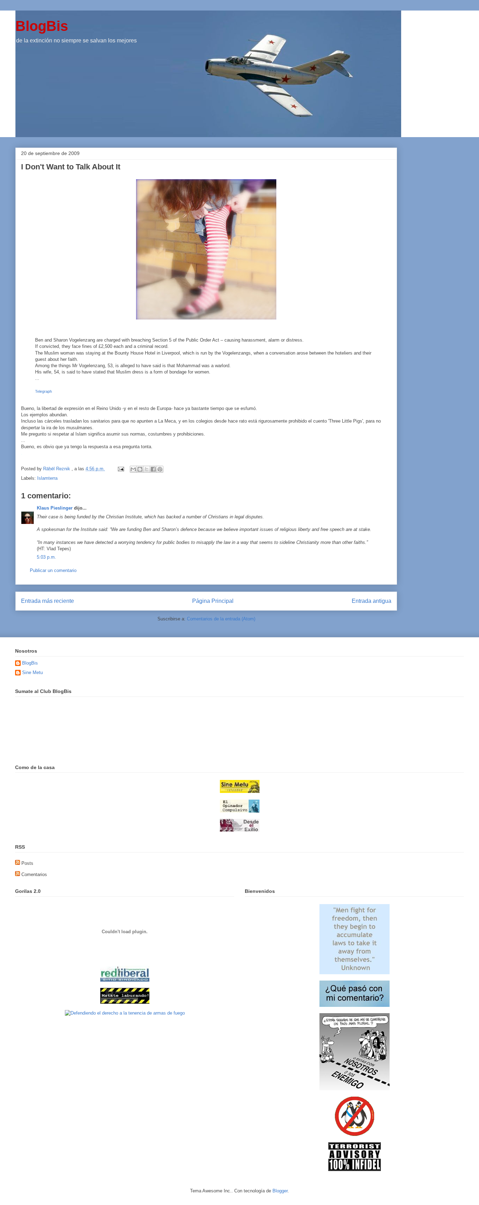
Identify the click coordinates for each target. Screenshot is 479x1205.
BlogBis (41, 26)
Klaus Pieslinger (55, 508)
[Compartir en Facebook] (153, 469)
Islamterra (47, 478)
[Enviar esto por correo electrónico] (133, 469)
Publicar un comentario (53, 570)
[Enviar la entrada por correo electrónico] (120, 468)
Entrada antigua (371, 601)
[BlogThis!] (139, 469)
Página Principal (213, 601)
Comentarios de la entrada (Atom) (221, 618)
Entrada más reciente (47, 601)
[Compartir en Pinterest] (159, 469)
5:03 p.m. (46, 557)
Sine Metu (32, 672)
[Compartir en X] (146, 469)
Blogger (280, 1190)
